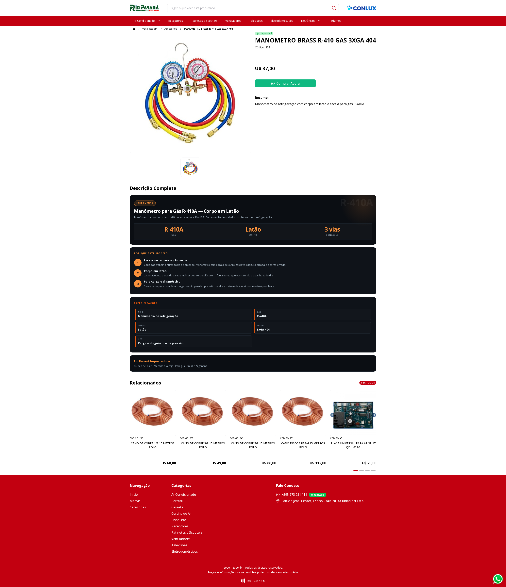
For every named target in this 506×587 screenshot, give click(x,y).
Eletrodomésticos (184, 551)
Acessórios (170, 28)
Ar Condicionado (183, 494)
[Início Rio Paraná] (144, 7)
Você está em (149, 28)
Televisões (179, 545)
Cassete (177, 507)
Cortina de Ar (181, 513)
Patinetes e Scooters (186, 532)
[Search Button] (334, 8)
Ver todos (368, 382)
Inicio (134, 494)
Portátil (177, 501)
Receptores (179, 526)
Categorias (138, 507)
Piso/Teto (178, 520)
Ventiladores (180, 539)
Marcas (135, 501)
